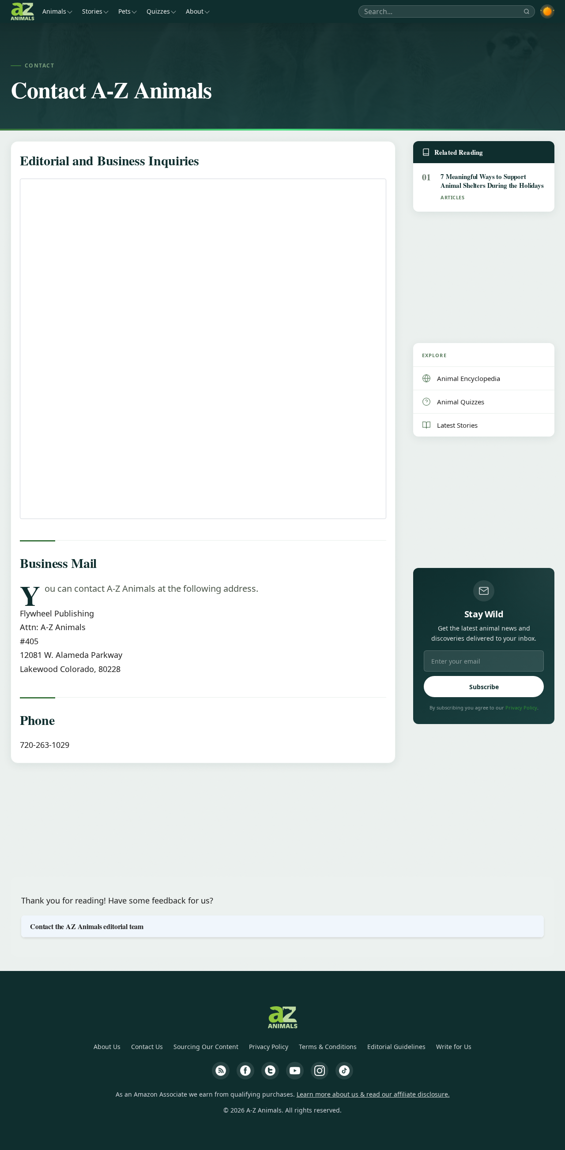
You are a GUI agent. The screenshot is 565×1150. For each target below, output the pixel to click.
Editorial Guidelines (396, 1046)
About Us (107, 1046)
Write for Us (453, 1046)
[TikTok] (344, 1070)
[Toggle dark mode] (547, 11)
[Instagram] (319, 1070)
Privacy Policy (521, 707)
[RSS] (221, 1070)
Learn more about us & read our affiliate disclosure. (373, 1094)
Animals (54, 11)
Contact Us (147, 1046)
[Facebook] (245, 1070)
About (194, 11)
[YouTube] (295, 1070)
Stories (92, 11)
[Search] (526, 11)
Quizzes (158, 11)
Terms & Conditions (328, 1046)
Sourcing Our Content (205, 1046)
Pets (124, 11)
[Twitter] (270, 1070)
